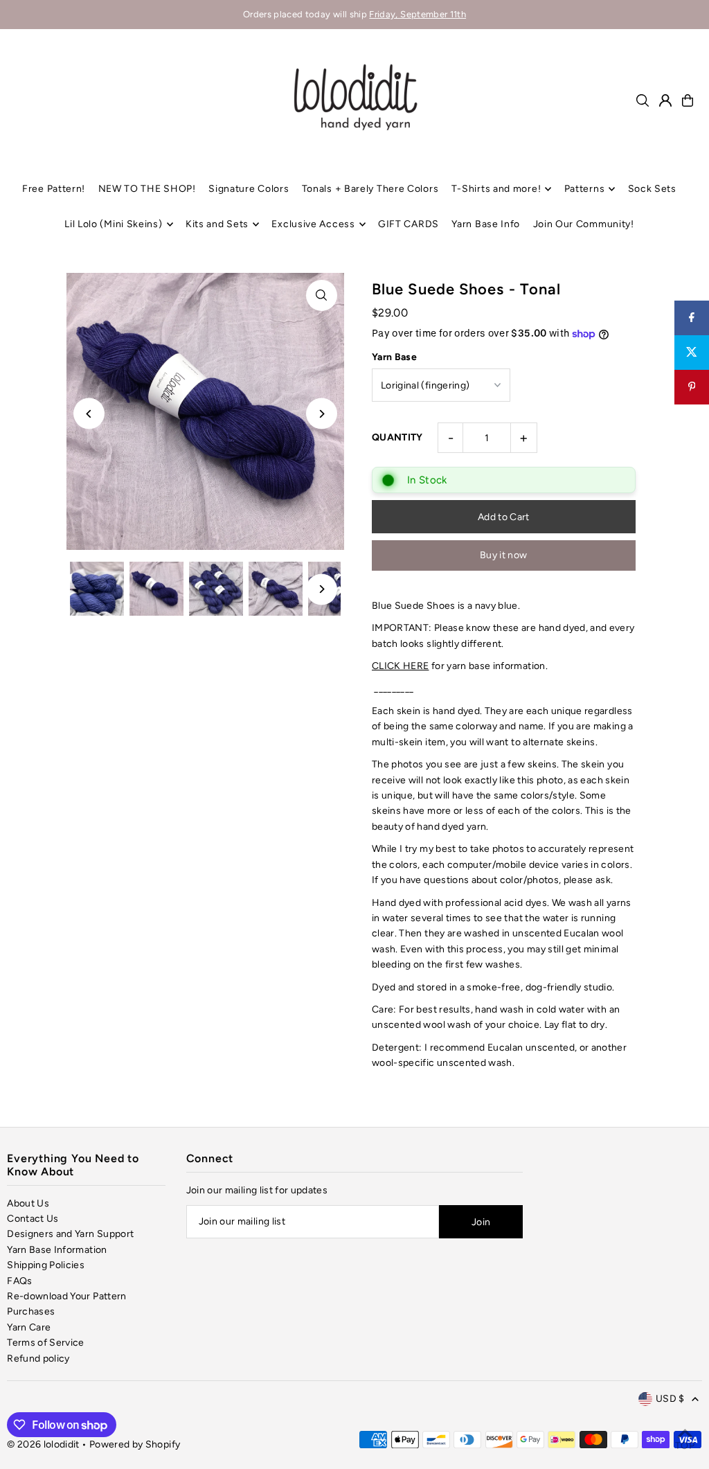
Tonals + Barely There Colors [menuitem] (370, 189)
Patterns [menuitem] (584, 189)
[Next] (321, 413)
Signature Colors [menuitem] (248, 189)
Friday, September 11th (417, 14)
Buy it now (504, 555)
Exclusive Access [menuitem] (312, 224)
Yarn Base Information (57, 1250)
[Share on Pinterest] (691, 387)
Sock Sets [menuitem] (652, 189)
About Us (28, 1203)
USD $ (670, 1399)
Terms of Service (45, 1342)
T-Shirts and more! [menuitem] (496, 189)
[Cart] (687, 100)
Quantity (397, 437)
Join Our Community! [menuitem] (583, 224)
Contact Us (33, 1219)
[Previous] (89, 413)
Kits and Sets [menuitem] (217, 224)
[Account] (665, 100)
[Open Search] (642, 100)
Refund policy (38, 1358)
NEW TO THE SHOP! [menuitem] (147, 189)
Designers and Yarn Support (70, 1234)
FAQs (19, 1281)
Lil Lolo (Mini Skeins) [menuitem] (113, 224)
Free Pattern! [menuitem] (53, 189)
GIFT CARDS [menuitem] (408, 224)
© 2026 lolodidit (43, 1444)
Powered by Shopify (134, 1444)
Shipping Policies (45, 1265)
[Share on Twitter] (691, 352)
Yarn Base (394, 357)
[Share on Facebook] (691, 318)
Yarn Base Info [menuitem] (485, 224)
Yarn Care (29, 1327)
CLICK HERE (400, 666)
